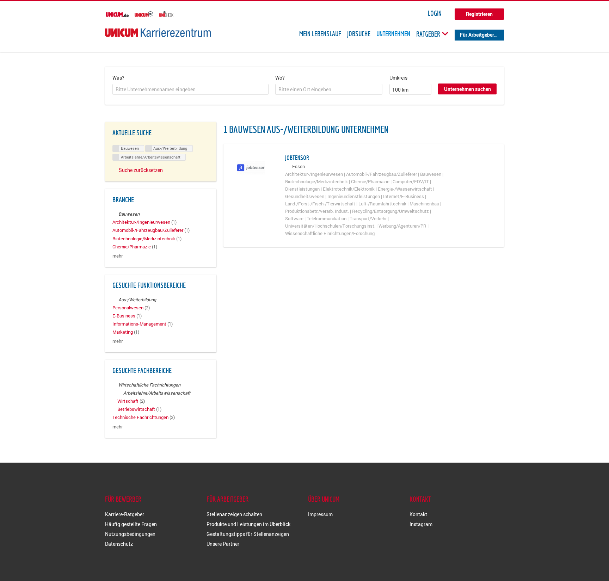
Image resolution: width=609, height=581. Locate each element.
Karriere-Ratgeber (124, 514)
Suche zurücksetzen (141, 170)
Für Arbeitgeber (477, 34)
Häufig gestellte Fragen (131, 524)
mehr (117, 256)
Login (435, 13)
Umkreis (398, 77)
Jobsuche (358, 34)
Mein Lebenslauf (320, 34)
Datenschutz (119, 543)
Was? (118, 77)
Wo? (280, 77)
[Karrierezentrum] (158, 32)
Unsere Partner (223, 543)
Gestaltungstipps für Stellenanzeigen (248, 534)
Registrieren (479, 14)
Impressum (320, 514)
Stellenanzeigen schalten (234, 514)
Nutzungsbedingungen (130, 534)
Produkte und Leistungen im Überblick (248, 524)
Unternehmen (393, 34)
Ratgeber (429, 34)
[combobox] (190, 89)
